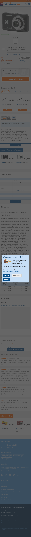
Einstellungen (16, 275)
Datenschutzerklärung (8, 271)
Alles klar (6, 275)
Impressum (16, 271)
